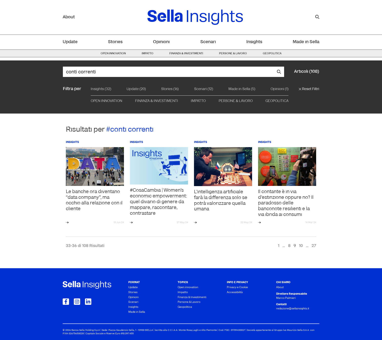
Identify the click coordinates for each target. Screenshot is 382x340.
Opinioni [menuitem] (161, 42)
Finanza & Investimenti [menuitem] (186, 53)
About (69, 17)
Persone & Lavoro (236, 101)
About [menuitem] (280, 287)
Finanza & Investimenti (156, 101)
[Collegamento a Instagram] (77, 301)
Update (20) (136, 89)
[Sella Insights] (195, 17)
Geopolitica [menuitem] (272, 53)
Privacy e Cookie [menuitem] (237, 287)
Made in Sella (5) (241, 89)
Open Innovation (106, 101)
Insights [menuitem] (254, 42)
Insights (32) (101, 89)
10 (301, 246)
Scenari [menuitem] (208, 42)
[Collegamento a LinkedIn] (88, 301)
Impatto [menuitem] (147, 53)
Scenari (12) (203, 89)
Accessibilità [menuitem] (235, 292)
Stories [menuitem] (115, 42)
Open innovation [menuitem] (113, 53)
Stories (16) (170, 89)
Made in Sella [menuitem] (306, 42)
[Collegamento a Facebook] (66, 301)
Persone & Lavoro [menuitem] (233, 53)
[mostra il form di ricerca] (317, 17)
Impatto (198, 101)
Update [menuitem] (70, 42)
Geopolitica (276, 101)
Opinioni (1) (279, 89)
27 (314, 246)
